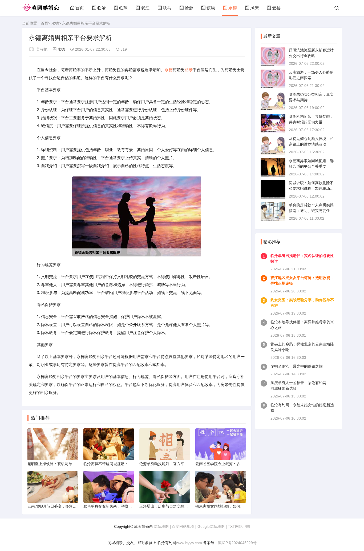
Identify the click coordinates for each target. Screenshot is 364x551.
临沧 (101, 8)
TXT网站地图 (239, 526)
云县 (276, 8)
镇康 (211, 8)
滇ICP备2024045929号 (237, 543)
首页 (79, 8)
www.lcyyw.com (189, 543)
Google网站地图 (211, 526)
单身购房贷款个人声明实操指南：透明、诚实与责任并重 (311, 210)
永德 (232, 8)
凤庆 (254, 8)
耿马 (167, 8)
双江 (145, 8)
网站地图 (161, 526)
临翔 (123, 8)
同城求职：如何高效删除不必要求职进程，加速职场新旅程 (311, 188)
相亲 (189, 69)
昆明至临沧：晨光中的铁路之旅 (296, 366)
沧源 (189, 8)
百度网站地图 (183, 526)
